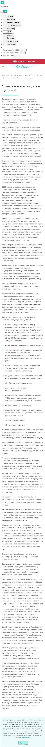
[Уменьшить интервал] (16, 56)
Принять (23, 743)
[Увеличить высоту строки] (24, 53)
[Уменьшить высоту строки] (21, 53)
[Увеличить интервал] (19, 56)
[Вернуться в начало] (24, 64)
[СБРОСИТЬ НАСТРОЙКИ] (2, 11)
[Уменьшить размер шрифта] (22, 50)
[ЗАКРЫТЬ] (5, 11)
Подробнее (26, 737)
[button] (3, 64)
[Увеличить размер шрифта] (25, 50)
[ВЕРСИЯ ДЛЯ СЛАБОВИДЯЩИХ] (2, 2)
